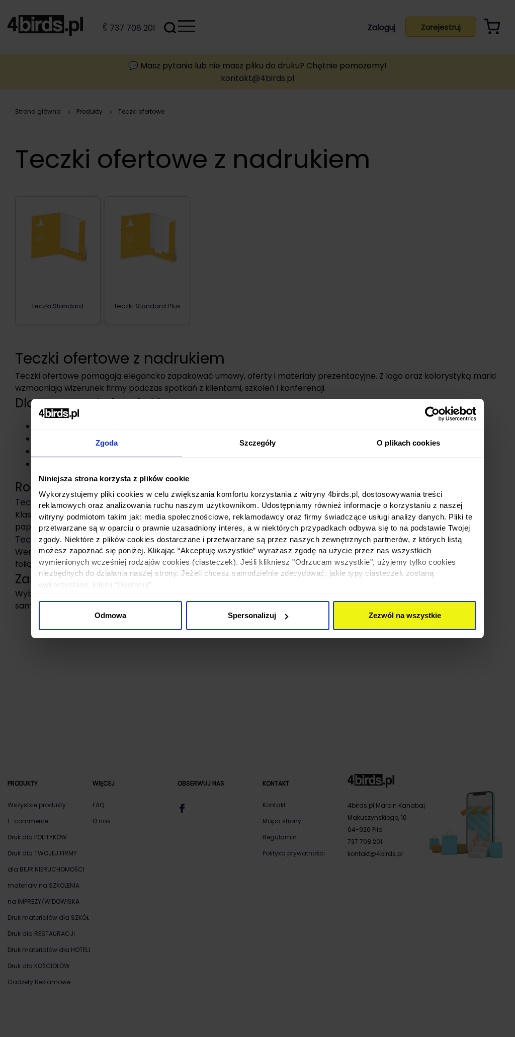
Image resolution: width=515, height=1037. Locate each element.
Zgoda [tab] (107, 443)
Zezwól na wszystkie (405, 615)
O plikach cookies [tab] (408, 443)
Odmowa (110, 615)
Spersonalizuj (252, 615)
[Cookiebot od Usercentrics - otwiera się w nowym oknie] (432, 413)
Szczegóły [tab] (257, 443)
